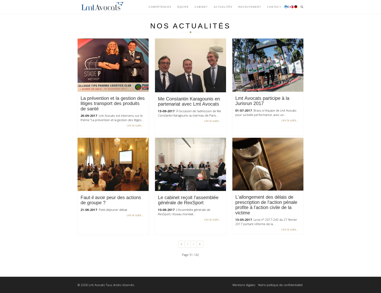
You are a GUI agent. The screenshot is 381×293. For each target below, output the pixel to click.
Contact (274, 7)
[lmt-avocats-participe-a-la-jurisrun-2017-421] (267, 65)
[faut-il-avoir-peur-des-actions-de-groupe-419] (113, 164)
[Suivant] (193, 244)
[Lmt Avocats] (102, 7)
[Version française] (289, 6)
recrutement (249, 7)
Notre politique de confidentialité (280, 285)
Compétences (160, 7)
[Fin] (199, 244)
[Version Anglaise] (292, 6)
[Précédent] (188, 244)
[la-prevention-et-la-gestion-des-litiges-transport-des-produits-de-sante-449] (113, 65)
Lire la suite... (135, 125)
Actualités (223, 7)
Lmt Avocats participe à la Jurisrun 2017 (262, 100)
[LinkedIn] (285, 6)
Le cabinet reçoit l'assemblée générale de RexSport (188, 200)
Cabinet (201, 7)
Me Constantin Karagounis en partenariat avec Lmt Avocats (189, 101)
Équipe (183, 7)
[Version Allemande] (295, 6)
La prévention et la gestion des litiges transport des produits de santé (113, 103)
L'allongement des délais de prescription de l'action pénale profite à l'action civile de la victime (266, 204)
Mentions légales (244, 285)
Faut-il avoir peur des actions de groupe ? (111, 200)
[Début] (181, 244)
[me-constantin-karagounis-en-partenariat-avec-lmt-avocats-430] (190, 65)
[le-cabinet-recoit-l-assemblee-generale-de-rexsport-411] (190, 164)
